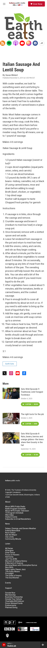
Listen (7, 544)
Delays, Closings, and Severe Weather (20, 529)
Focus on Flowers (12, 555)
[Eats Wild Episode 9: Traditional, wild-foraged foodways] (11, 393)
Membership (10, 595)
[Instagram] (28, 43)
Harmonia (9, 557)
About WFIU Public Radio (15, 507)
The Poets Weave (12, 572)
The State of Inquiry (13, 576)
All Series (9, 548)
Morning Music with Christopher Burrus (21, 565)
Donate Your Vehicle (13, 599)
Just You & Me (11, 559)
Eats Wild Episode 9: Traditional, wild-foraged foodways (32, 392)
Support (8, 588)
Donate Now (10, 593)
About (7, 502)
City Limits (9, 537)
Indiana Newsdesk (12, 531)
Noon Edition (10, 533)
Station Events (11, 517)
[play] (4, 644)
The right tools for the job (32, 414)
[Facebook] (35, 43)
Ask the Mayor (11, 535)
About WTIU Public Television (17, 511)
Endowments (10, 605)
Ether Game (10, 553)
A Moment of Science (14, 563)
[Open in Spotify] (9, 43)
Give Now (37, 4)
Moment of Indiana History (16, 561)
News (7, 524)
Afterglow (9, 551)
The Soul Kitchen (12, 578)
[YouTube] (22, 43)
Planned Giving (11, 608)
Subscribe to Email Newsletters (18, 519)
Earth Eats (9, 364)
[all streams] (43, 644)
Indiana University (29, 490)
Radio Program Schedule (15, 509)
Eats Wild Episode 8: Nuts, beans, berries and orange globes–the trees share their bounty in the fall (32, 439)
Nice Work (9, 567)
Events (8, 583)
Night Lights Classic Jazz (15, 569)
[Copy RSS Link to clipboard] (2, 43)
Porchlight (9, 574)
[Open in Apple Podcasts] (15, 43)
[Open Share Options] (41, 43)
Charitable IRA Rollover (14, 601)
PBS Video (9, 515)
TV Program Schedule (14, 513)
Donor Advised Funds (14, 603)
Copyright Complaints (13, 492)
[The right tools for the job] (11, 418)
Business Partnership (14, 597)
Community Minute (13, 539)
